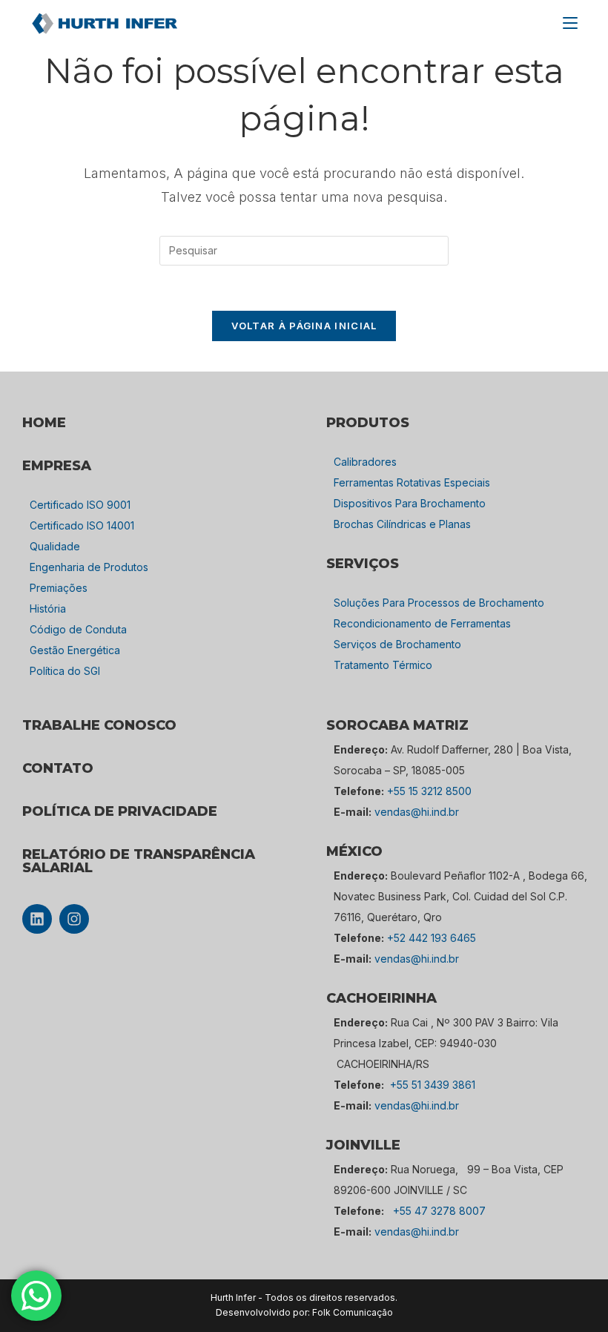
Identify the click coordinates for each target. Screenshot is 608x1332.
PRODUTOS (367, 423)
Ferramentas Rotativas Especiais (412, 482)
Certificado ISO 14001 (82, 525)
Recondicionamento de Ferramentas (422, 623)
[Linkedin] (37, 919)
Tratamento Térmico (383, 665)
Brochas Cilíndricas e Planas (402, 524)
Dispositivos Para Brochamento (410, 503)
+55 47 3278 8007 (439, 1210)
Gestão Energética (75, 650)
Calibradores (365, 461)
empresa (56, 466)
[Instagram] (74, 919)
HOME (44, 423)
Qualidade (55, 546)
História (48, 608)
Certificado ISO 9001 (80, 504)
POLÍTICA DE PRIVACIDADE (119, 811)
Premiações (58, 587)
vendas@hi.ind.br (416, 811)
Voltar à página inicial (304, 326)
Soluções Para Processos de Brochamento (439, 602)
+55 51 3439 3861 (432, 1084)
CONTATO (57, 768)
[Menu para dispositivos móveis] (570, 23)
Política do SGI (65, 671)
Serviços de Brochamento (397, 644)
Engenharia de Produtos (89, 567)
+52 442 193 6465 (431, 938)
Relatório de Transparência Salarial (138, 861)
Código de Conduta (78, 629)
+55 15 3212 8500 (429, 791)
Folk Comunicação (352, 1312)
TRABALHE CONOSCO (99, 725)
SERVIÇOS (362, 563)
